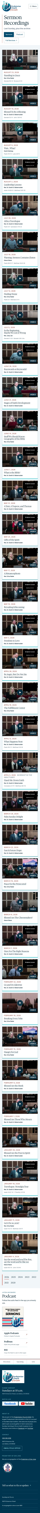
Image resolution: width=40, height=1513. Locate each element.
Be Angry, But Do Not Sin (15, 674)
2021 (6, 1282)
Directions (6, 1362)
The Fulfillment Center (14, 707)
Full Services (11, 40)
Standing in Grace (12, 75)
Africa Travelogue (12, 221)
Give (33, 1362)
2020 (13, 1282)
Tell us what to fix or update (15, 1485)
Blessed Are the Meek (13, 1085)
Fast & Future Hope (13, 850)
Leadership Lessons (12, 184)
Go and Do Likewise (13, 984)
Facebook (21, 1428)
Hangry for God (11, 1052)
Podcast (19, 34)
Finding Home (10, 294)
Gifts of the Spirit (12, 539)
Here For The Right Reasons (16, 951)
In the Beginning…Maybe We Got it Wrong (15, 331)
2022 (34, 1277)
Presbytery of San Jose (28, 1459)
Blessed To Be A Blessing (15, 111)
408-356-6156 (6, 1438)
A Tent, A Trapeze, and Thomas (17, 506)
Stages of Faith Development (17, 402)
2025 (13, 1277)
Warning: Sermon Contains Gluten (19, 257)
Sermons (9, 34)
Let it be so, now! (11, 1223)
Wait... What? (9, 148)
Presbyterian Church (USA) (22, 1417)
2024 (20, 1277)
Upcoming (20, 1362)
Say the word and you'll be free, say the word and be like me (18, 1260)
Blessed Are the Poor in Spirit (17, 1153)
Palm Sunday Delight (13, 816)
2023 (27, 1277)
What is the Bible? (12, 472)
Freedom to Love (12, 640)
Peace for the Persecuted (15, 883)
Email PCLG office (12, 1448)
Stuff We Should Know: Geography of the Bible (14, 437)
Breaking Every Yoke (13, 1018)
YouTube (30, 1428)
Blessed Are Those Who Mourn (18, 1119)
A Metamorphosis (12, 573)
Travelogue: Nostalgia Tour (16, 1186)
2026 (6, 1277)
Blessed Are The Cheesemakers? (18, 917)
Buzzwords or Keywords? (15, 369)
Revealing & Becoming (14, 607)
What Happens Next (13, 741)
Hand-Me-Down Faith (14, 780)
